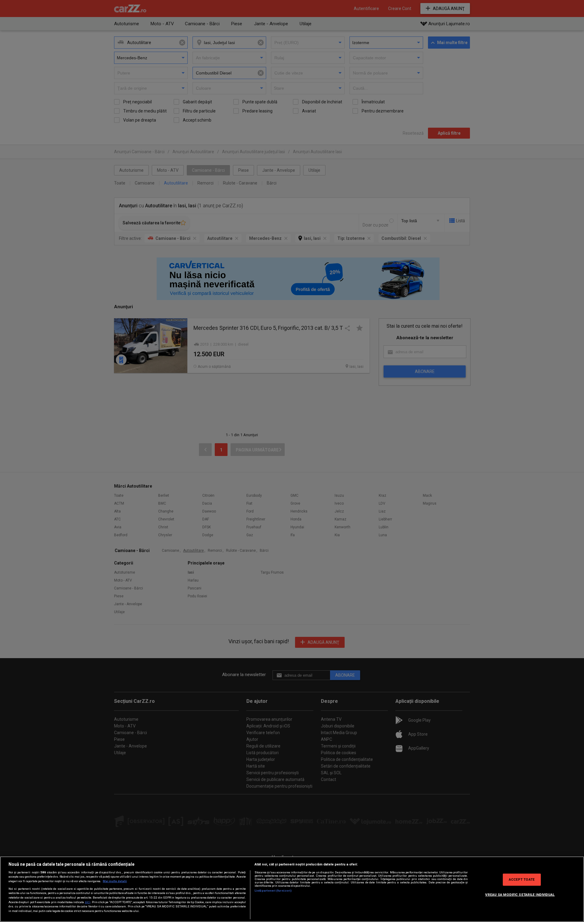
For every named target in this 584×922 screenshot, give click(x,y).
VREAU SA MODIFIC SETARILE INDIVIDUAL (519, 895)
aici (87, 902)
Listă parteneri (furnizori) (273, 890)
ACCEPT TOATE (522, 879)
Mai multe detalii (115, 881)
